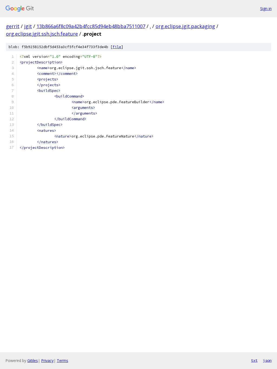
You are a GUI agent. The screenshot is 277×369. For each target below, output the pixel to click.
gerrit (12, 26)
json (267, 360)
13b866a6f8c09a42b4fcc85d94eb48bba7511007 (91, 26)
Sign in (266, 8)
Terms (62, 360)
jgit (28, 26)
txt (254, 360)
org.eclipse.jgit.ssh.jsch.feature (42, 34)
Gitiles (32, 360)
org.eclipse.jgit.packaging (185, 26)
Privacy (47, 360)
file (117, 47)
